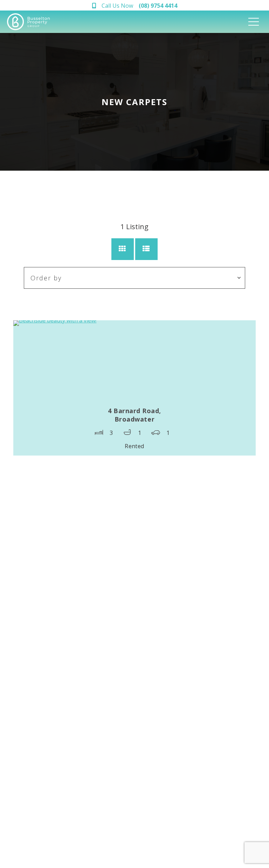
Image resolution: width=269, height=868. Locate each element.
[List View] (146, 249)
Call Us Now (139, 5)
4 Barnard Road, (134, 414)
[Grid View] (122, 249)
